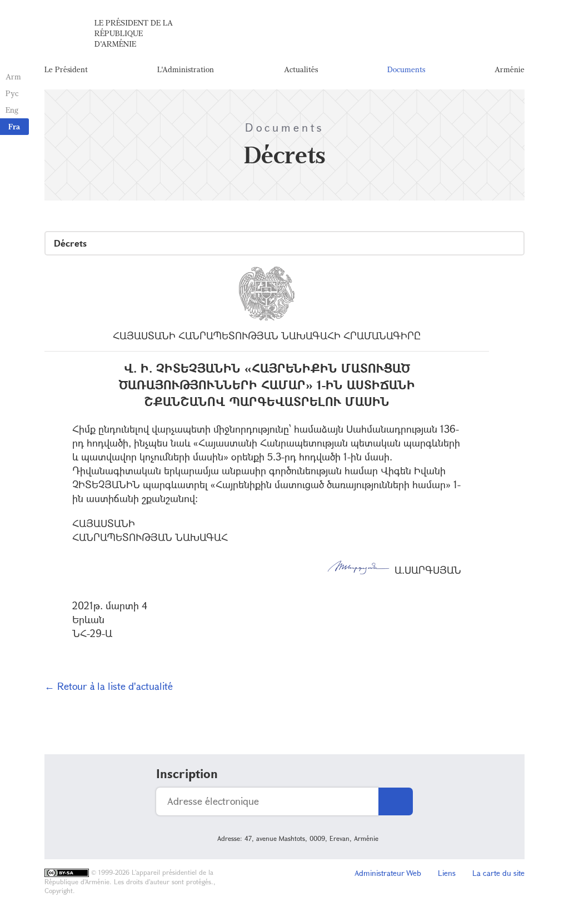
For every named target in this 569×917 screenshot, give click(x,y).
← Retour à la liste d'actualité (108, 686)
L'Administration (185, 69)
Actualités (301, 69)
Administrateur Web (388, 873)
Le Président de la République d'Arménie (133, 33)
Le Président (66, 69)
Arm (13, 76)
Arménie (510, 69)
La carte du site (498, 873)
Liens (447, 873)
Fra (14, 126)
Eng (12, 109)
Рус (12, 93)
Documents (406, 69)
